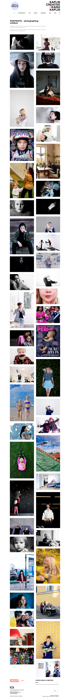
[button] (21, 13)
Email (37, 682)
